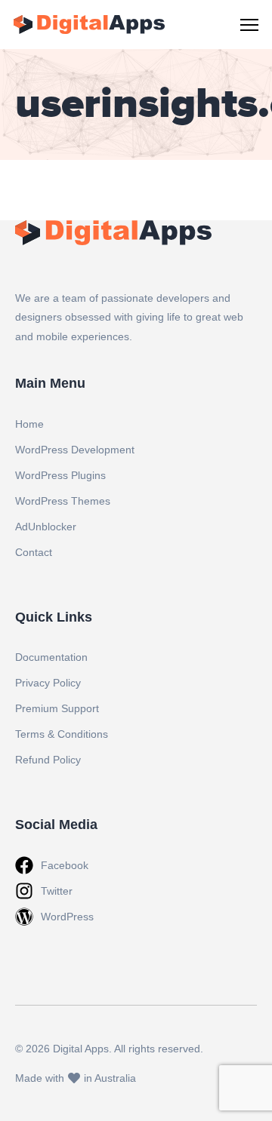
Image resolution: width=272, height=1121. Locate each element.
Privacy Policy (48, 683)
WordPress (67, 917)
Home (29, 424)
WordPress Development (74, 450)
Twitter (57, 891)
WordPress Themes (62, 501)
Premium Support (57, 708)
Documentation (51, 657)
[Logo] (89, 24)
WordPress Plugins (60, 475)
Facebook (64, 865)
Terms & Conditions (61, 734)
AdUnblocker (45, 527)
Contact (33, 552)
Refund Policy (48, 760)
